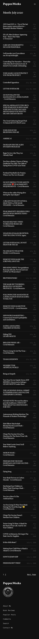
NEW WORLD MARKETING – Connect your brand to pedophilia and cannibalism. (15, 318)
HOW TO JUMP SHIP (10, 557)
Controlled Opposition (11, 83)
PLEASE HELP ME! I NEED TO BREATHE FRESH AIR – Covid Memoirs (13, 224)
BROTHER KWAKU (10, 278)
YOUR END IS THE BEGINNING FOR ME (11, 131)
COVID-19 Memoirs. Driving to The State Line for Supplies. (15, 535)
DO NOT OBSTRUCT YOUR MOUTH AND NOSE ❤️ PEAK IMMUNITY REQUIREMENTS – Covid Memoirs (16, 184)
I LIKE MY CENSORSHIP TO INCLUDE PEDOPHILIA (13, 46)
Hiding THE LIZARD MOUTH (9, 335)
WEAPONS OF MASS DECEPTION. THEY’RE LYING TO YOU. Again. (15, 234)
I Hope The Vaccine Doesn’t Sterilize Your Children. (12, 516)
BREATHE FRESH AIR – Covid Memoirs (12, 344)
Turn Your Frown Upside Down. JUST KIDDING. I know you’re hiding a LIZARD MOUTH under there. (16, 382)
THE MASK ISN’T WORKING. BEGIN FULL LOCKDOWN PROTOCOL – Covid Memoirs (14, 286)
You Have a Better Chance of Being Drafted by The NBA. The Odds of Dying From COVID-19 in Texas (15, 164)
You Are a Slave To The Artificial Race (11, 498)
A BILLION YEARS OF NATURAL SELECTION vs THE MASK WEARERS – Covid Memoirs (15, 203)
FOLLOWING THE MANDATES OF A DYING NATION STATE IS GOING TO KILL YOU (16, 297)
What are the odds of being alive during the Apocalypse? (14, 194)
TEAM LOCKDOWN (10, 359)
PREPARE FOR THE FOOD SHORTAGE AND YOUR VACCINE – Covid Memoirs (16, 463)
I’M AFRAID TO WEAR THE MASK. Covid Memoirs (13, 252)
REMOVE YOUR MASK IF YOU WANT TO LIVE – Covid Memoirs (15, 307)
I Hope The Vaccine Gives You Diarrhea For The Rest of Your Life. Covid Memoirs (15, 436)
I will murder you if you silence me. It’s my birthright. (14, 55)
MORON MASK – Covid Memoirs (9, 454)
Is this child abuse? (9, 542)
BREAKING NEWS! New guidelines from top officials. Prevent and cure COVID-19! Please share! (16, 270)
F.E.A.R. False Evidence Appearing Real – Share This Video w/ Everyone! (15, 37)
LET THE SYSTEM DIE (11, 89)
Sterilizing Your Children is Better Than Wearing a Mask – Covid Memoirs (13, 488)
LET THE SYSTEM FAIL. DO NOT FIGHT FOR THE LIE (14, 244)
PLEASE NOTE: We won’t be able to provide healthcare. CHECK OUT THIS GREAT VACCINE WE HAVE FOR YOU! (15, 404)
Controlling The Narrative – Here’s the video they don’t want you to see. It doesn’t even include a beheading (16, 64)
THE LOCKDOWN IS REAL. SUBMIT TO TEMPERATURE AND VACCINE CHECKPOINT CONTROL (16, 393)
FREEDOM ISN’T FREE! (12, 563)
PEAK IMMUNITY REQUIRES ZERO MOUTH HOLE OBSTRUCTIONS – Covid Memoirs (16, 214)
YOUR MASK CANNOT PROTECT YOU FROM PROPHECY (15, 74)
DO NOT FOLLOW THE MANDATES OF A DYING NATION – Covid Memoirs (15, 97)
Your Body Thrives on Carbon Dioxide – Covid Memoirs (13, 479)
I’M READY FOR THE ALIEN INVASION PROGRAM (13, 146)
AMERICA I (7, 139)
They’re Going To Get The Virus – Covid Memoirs (14, 352)
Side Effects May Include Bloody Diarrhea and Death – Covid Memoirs (13, 426)
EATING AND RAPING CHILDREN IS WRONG (11, 327)
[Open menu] (35, 4)
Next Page (31, 574)
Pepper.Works (12, 4)
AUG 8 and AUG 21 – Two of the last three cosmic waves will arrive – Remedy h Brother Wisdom (15, 26)
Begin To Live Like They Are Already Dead (13, 154)
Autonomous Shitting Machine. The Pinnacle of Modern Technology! (15, 415)
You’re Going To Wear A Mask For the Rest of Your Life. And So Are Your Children (15, 526)
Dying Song (7, 472)
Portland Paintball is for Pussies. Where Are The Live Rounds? (14, 174)
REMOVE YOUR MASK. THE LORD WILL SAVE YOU (13, 261)
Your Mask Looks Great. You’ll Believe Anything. (13, 446)
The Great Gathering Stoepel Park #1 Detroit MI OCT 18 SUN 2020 (15, 122)
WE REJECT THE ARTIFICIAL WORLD (10, 367)
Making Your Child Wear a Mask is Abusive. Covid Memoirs (15, 550)
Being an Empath (9, 374)
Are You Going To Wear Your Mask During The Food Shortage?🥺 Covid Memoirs (15, 507)
